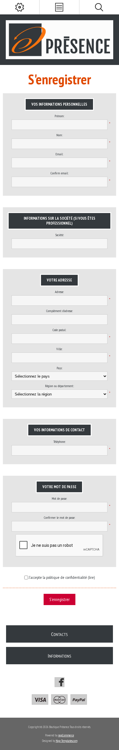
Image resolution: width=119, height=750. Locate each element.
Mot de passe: (59, 498)
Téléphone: (59, 441)
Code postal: (59, 330)
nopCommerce (66, 735)
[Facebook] (59, 682)
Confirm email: (59, 173)
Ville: (59, 349)
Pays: (59, 368)
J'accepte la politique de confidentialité (58, 577)
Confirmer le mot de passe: (59, 517)
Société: (59, 235)
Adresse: (59, 292)
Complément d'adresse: (59, 311)
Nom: (59, 135)
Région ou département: (59, 386)
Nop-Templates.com (66, 741)
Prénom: (59, 116)
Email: (59, 154)
